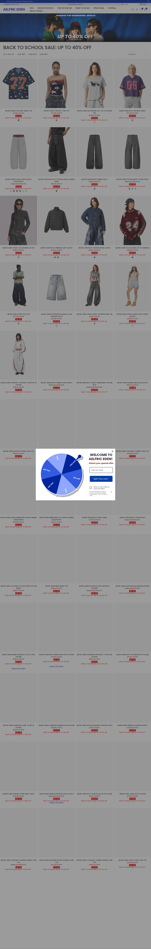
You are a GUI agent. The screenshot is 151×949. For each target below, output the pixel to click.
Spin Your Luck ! (101, 478)
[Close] (112, 451)
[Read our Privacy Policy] (111, 492)
